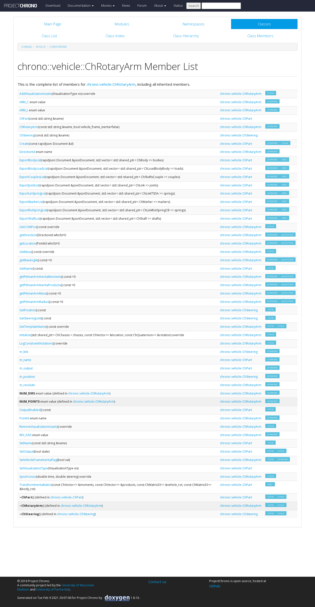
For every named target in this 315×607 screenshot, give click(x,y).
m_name (25, 360)
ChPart (24, 118)
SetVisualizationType (33, 468)
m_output (26, 368)
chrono (26, 47)
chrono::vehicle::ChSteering (239, 135)
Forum (142, 5)
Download (53, 5)
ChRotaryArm (58, 47)
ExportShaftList (29, 218)
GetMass (25, 252)
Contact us (157, 581)
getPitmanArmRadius (34, 302)
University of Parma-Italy (53, 589)
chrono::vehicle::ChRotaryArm (111, 84)
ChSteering (26, 135)
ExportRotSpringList (33, 210)
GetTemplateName (32, 327)
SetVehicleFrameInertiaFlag (38, 460)
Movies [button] (106, 5)
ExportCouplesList (32, 177)
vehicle (41, 47)
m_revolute (27, 385)
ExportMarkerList (31, 202)
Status (178, 5)
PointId (24, 418)
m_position (27, 377)
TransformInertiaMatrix (35, 485)
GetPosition (27, 310)
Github (214, 585)
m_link (23, 352)
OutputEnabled (30, 410)
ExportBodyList (30, 160)
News (126, 5)
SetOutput (26, 451)
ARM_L (23, 110)
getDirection (28, 235)
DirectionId (27, 152)
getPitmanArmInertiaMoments (40, 277)
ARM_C (24, 102)
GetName (26, 268)
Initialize (25, 335)
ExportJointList (29, 185)
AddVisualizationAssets (35, 94)
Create (24, 144)
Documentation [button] (79, 5)
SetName (25, 443)
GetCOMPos (27, 227)
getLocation (27, 243)
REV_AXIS (25, 435)
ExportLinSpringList (32, 193)
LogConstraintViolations (36, 343)
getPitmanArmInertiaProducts (40, 285)
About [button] (159, 5)
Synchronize (27, 477)
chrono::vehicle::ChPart (236, 118)
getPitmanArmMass (33, 293)
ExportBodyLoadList (33, 168)
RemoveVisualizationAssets (38, 427)
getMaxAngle (28, 260)
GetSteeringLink (30, 318)
